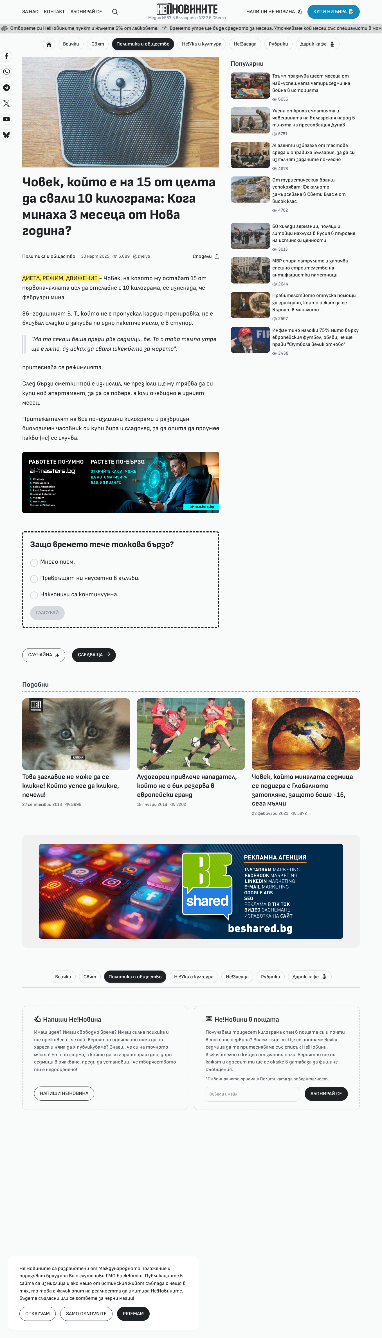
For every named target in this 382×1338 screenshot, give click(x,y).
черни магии (119, 1298)
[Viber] (6, 72)
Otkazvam (37, 1314)
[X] (6, 103)
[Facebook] (6, 56)
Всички (71, 44)
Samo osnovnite (86, 1314)
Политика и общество (143, 44)
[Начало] (49, 44)
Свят (97, 44)
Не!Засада (245, 44)
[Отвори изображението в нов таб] (120, 112)
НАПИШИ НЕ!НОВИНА (64, 1093)
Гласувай (47, 613)
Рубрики (278, 44)
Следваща (90, 655)
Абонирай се (86, 12)
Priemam (133, 1314)
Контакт (54, 12)
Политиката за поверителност (294, 1079)
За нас (30, 12)
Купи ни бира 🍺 (333, 12)
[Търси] (113, 12)
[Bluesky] (6, 134)
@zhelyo (141, 256)
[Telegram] (6, 87)
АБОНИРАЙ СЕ (326, 1094)
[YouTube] (6, 119)
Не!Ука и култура (201, 44)
